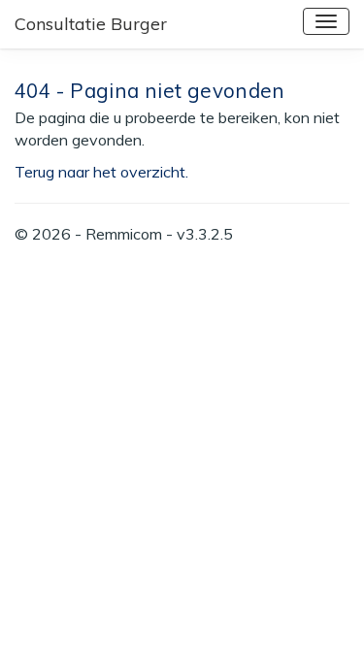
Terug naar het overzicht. (101, 171)
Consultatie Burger (91, 24)
